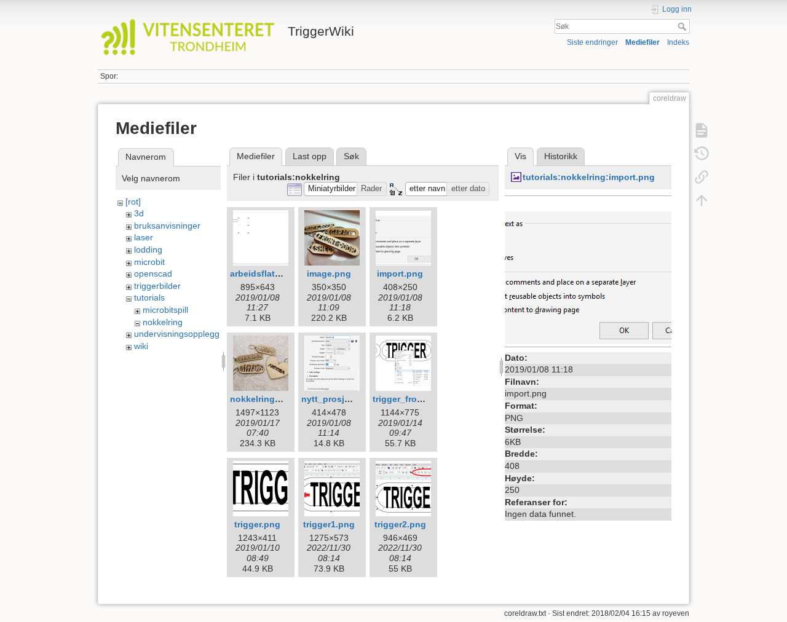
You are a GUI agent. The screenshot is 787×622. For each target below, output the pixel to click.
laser (143, 237)
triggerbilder (157, 286)
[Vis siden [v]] (701, 130)
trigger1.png (329, 524)
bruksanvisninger (167, 225)
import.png (400, 273)
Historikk (560, 156)
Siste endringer (592, 42)
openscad (153, 273)
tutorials (149, 297)
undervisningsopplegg (176, 334)
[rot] (133, 202)
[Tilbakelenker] (701, 177)
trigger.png (257, 524)
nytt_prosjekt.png (338, 399)
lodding (148, 249)
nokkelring (163, 322)
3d (139, 213)
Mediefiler (642, 42)
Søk (683, 26)
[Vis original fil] (588, 271)
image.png (329, 273)
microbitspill (165, 310)
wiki (141, 346)
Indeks (678, 42)
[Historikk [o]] (701, 153)
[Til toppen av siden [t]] (701, 200)
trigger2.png (400, 524)
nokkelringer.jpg (264, 399)
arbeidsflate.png (264, 273)
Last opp (309, 156)
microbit (149, 262)
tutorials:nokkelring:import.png (589, 177)
